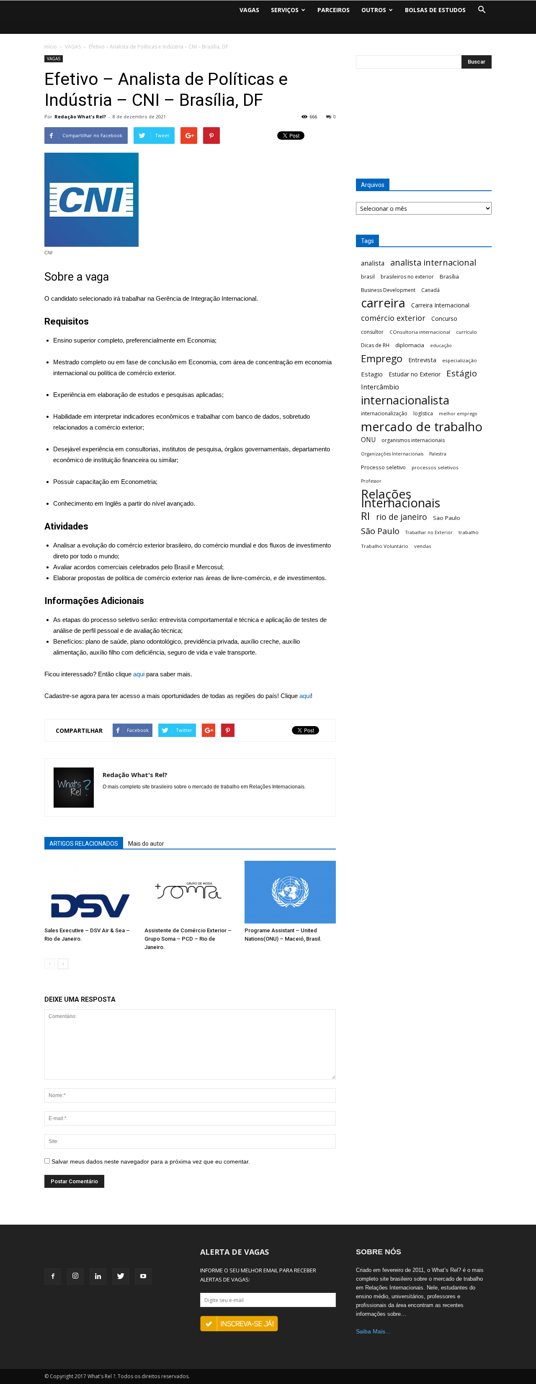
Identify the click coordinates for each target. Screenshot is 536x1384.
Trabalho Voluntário (384, 546)
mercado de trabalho (421, 426)
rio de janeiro (401, 516)
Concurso (444, 318)
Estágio (461, 373)
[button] (482, 10)
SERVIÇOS (285, 10)
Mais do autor (146, 843)
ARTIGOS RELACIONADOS (83, 843)
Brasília (449, 276)
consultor (372, 331)
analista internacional (433, 262)
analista (372, 263)
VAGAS (249, 10)
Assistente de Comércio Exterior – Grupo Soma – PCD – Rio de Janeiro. (188, 938)
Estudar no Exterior (415, 374)
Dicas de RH (375, 345)
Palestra (437, 454)
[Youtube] (143, 1276)
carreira (383, 303)
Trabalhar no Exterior (429, 532)
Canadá (430, 290)
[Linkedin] (98, 1276)
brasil (368, 276)
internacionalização (384, 413)
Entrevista (422, 360)
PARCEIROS (333, 10)
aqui (138, 674)
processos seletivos (435, 467)
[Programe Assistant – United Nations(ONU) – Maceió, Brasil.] (290, 892)
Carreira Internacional (440, 305)
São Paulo (380, 531)
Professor (371, 481)
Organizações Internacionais (392, 454)
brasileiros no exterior (407, 276)
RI (365, 516)
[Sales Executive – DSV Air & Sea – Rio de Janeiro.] (90, 892)
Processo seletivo (383, 467)
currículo (466, 332)
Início (50, 46)
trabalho (469, 532)
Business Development (388, 290)
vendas (422, 546)
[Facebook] (52, 1276)
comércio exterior (393, 318)
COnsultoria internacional (419, 332)
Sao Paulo (446, 518)
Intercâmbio (380, 387)
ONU (368, 439)
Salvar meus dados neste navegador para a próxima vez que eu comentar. (151, 1161)
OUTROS (373, 10)
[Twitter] (120, 1276)
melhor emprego (458, 414)
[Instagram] (75, 1276)
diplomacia (409, 345)
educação (441, 345)
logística (423, 413)
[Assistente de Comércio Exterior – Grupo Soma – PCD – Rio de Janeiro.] (190, 892)
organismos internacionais (413, 440)
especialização (459, 360)
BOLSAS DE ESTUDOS (435, 10)
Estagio (372, 374)
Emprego (381, 358)
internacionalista (405, 400)
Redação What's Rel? (80, 116)
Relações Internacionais (400, 498)
